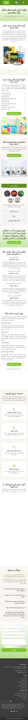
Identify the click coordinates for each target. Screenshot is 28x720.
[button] (23, 2)
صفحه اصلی (20, 16)
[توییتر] (14, 711)
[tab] (14, 186)
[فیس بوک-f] (16, 711)
